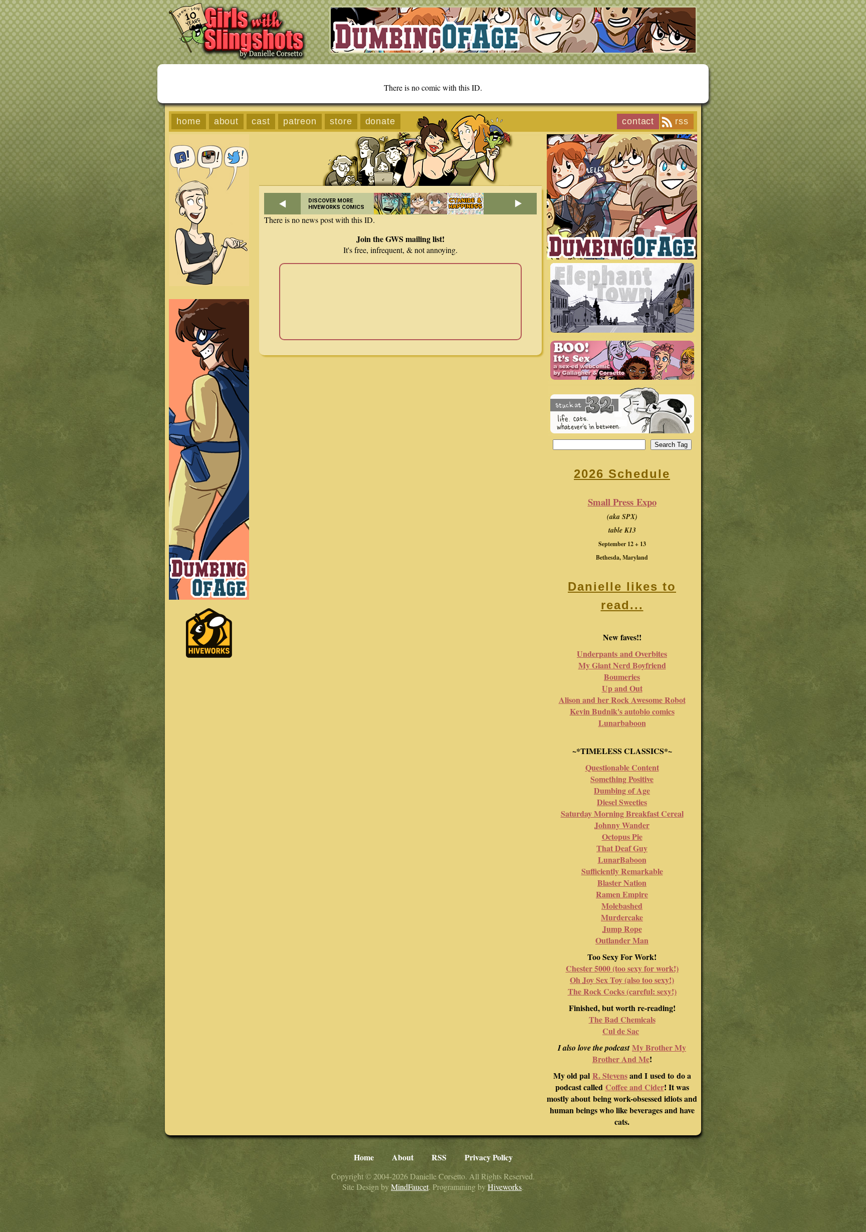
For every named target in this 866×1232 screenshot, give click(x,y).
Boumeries (622, 676)
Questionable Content (622, 767)
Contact (638, 121)
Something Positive (622, 779)
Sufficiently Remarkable (622, 871)
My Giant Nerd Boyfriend (622, 665)
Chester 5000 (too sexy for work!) (622, 968)
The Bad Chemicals (622, 1019)
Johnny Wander (622, 825)
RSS (682, 121)
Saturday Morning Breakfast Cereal (622, 813)
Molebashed (621, 905)
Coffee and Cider (634, 1087)
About (226, 121)
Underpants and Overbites (622, 653)
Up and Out (622, 688)
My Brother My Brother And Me (639, 1053)
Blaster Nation (621, 882)
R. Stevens (609, 1075)
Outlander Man (621, 940)
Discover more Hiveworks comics (336, 203)
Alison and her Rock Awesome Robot (622, 699)
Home (188, 121)
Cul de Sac (620, 1031)
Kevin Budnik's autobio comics (622, 711)
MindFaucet (409, 1186)
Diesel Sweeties (622, 802)
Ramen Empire (622, 894)
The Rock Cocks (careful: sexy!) (622, 991)
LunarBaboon (622, 859)
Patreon (300, 121)
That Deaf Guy (621, 848)
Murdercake (622, 917)
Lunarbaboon (622, 722)
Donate (380, 121)
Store (341, 121)
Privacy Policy (489, 1157)
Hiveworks (505, 1186)
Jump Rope (622, 928)
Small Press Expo (622, 502)
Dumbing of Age (622, 790)
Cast (261, 121)
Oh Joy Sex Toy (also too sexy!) (622, 979)
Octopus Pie (622, 836)
